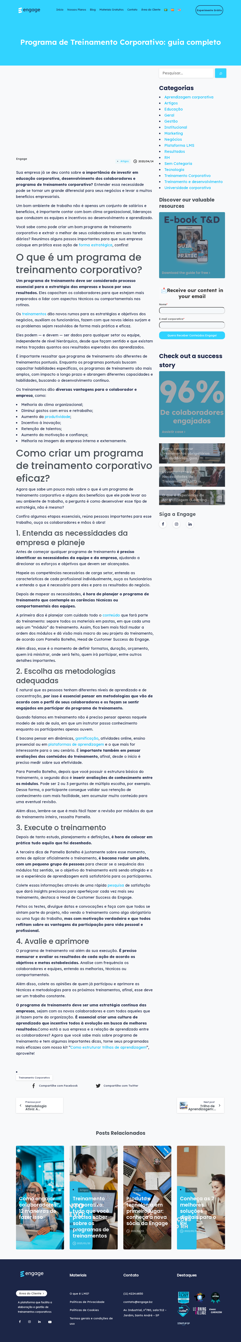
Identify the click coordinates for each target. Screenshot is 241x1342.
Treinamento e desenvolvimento (193, 181)
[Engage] (32, 10)
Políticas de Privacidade (87, 1302)
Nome (163, 304)
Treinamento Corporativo (34, 1077)
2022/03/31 (191, 1231)
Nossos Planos (76, 9)
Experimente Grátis (209, 10)
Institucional (175, 127)
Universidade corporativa (187, 187)
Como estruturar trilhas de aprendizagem (108, 1047)
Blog (93, 9)
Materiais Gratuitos (111, 9)
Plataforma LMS (179, 145)
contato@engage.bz (138, 1302)
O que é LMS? (79, 1293)
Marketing (173, 133)
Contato (132, 9)
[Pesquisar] (220, 73)
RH (167, 157)
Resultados (174, 151)
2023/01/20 (83, 1243)
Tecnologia (174, 169)
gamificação (86, 738)
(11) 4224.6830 (133, 1293)
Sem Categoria (178, 163)
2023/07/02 (30, 1224)
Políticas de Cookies (84, 1310)
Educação (173, 109)
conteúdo (111, 615)
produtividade (57, 416)
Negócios (173, 139)
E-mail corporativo (171, 318)
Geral (169, 115)
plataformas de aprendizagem (76, 744)
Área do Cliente (150, 9)
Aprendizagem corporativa (189, 97)
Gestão (171, 121)
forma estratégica (95, 245)
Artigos (124, 161)
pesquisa (116, 885)
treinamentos (34, 313)
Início (59, 9)
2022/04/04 (137, 1231)
